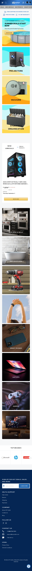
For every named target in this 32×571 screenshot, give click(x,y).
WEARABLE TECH (16, 319)
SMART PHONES (16, 348)
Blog (3, 515)
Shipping (4, 500)
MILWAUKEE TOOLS (16, 290)
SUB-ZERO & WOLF (16, 232)
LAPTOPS (16, 377)
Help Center (5, 494)
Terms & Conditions (7, 547)
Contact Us (5, 512)
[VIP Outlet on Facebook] (3, 523)
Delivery (5, 191)
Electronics (19, 7)
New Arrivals (9, 7)
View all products (21, 147)
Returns (4, 497)
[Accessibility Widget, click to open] (29, 566)
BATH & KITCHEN (16, 261)
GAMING (16, 406)
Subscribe (24, 486)
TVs (16, 435)
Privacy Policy (5, 545)
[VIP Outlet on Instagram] (6, 523)
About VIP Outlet (6, 510)
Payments (4, 502)
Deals (2, 7)
